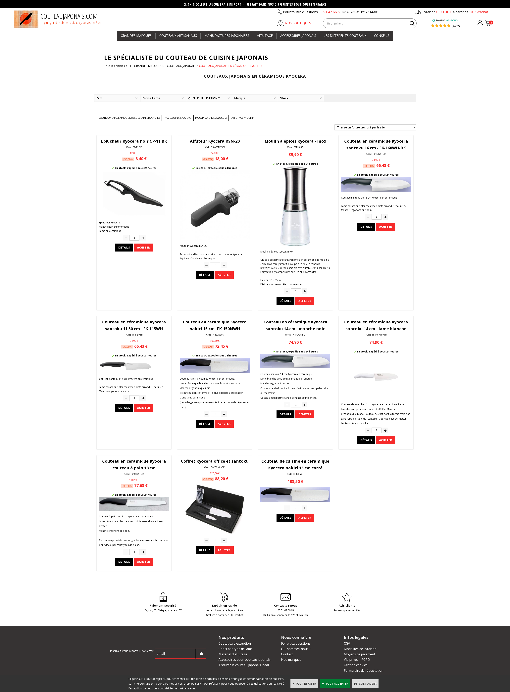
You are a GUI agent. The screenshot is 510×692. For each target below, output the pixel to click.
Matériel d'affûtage (233, 654)
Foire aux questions (295, 643)
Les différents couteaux (345, 35)
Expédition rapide (224, 605)
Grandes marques (136, 35)
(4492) (456, 26)
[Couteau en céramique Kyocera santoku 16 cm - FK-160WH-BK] (376, 191)
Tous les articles (114, 66)
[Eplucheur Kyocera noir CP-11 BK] (134, 216)
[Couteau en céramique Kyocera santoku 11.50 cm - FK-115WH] (134, 372)
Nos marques (291, 659)
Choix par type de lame (236, 649)
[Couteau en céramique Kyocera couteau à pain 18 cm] (134, 509)
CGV (347, 643)
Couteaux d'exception (235, 643)
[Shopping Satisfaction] (445, 21)
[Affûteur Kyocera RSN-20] (215, 239)
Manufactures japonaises (226, 35)
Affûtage (265, 35)
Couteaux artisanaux (178, 35)
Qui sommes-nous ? (296, 649)
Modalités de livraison (360, 649)
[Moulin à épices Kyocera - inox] (295, 245)
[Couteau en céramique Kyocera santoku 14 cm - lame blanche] (376, 397)
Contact (287, 654)
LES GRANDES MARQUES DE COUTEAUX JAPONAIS (161, 66)
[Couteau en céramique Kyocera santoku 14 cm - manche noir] (295, 367)
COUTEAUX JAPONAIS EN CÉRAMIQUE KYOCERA (230, 66)
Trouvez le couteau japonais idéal (244, 665)
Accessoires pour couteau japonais (245, 659)
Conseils (381, 35)
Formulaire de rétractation (363, 670)
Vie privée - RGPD (357, 659)
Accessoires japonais (298, 35)
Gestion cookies (356, 665)
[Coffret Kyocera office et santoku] (215, 533)
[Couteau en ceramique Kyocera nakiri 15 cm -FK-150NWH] (215, 372)
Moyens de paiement (359, 654)
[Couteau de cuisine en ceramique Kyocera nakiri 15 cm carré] (295, 501)
